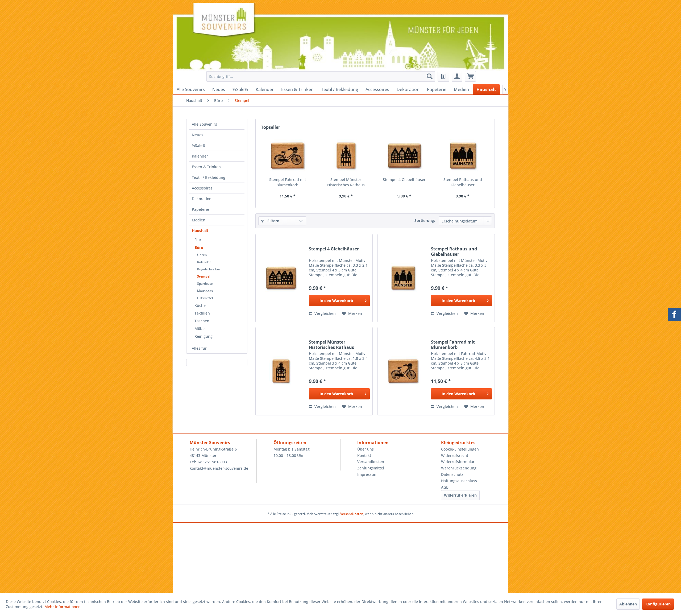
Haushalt (200, 230)
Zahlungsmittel (370, 467)
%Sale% (199, 145)
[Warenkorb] (470, 76)
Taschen (201, 320)
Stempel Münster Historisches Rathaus (346, 182)
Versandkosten (370, 461)
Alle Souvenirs (204, 124)
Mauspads (205, 290)
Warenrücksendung (458, 467)
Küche (200, 305)
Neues (197, 134)
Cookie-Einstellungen (460, 449)
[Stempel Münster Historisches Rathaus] (346, 155)
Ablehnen (628, 603)
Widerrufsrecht (454, 455)
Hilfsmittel (205, 298)
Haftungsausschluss (459, 480)
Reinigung (203, 336)
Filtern (272, 220)
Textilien (202, 313)
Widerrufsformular (458, 461)
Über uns (365, 449)
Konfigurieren (658, 603)
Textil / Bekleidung (208, 177)
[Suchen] (429, 76)
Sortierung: (424, 220)
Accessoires (202, 188)
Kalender (200, 156)
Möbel (200, 328)
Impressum (367, 474)
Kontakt (364, 455)
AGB (445, 487)
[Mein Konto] (457, 76)
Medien (198, 219)
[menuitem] (319, 76)
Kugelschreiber (208, 269)
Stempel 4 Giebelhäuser (404, 179)
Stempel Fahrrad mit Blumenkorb (287, 182)
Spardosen (205, 283)
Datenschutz (452, 474)
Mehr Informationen (62, 606)
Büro (198, 247)
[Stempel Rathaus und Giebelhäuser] (463, 155)
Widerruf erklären (460, 495)
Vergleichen (324, 313)
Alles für (199, 348)
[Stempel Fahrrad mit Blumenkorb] (287, 155)
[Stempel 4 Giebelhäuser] (404, 155)
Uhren (202, 255)
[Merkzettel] (443, 76)
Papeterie (200, 209)
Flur (197, 239)
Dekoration (201, 198)
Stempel (203, 276)
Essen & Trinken (206, 166)
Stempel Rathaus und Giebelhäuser (462, 182)
